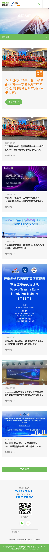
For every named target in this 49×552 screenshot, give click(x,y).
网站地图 (12, 540)
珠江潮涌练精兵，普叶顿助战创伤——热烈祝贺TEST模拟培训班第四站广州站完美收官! (24, 86)
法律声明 (20, 540)
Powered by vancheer (31, 549)
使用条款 (28, 540)
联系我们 (37, 540)
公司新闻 (5, 37)
